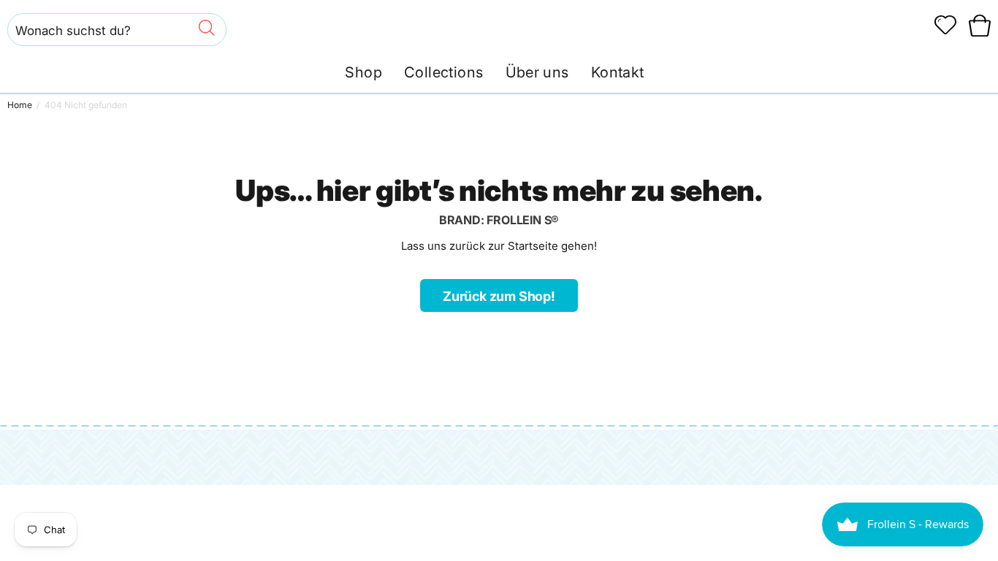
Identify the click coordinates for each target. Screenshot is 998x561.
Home (19, 104)
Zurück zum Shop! (499, 296)
